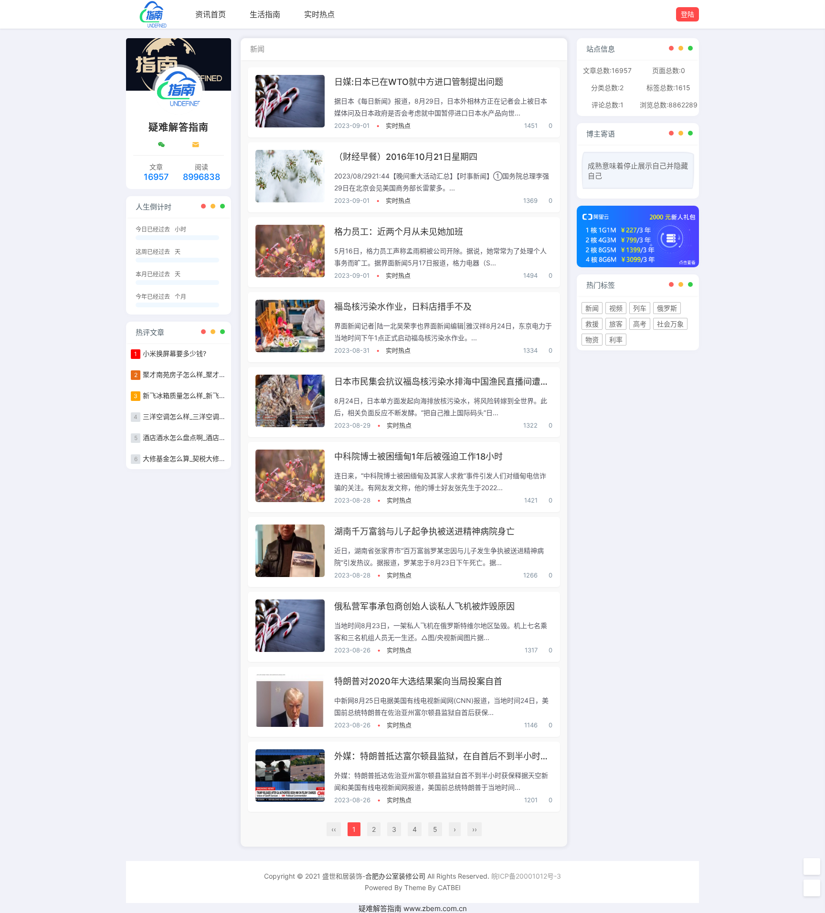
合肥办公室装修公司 (395, 876)
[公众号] (161, 144)
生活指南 (265, 14)
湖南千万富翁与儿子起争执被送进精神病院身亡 (424, 531)
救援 (592, 324)
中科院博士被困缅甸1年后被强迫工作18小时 (418, 456)
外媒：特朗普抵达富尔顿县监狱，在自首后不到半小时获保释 (450, 756)
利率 (616, 340)
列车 (639, 308)
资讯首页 (210, 14)
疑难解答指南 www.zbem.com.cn (413, 908)
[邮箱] (196, 144)
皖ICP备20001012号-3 (526, 876)
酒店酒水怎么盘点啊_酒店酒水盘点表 (198, 437)
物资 (592, 340)
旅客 (616, 324)
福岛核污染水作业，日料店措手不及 (403, 307)
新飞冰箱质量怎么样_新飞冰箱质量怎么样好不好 (214, 395)
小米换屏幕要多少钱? (174, 353)
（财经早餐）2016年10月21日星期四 (405, 157)
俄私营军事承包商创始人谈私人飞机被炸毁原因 (424, 606)
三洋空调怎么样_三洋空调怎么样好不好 (201, 416)
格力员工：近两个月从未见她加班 (398, 232)
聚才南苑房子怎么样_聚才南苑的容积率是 (204, 374)
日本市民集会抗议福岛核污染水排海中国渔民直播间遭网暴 (446, 382)
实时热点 (319, 14)
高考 (639, 324)
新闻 (592, 308)
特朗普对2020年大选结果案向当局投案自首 (418, 681)
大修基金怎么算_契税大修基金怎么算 (198, 458)
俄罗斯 (667, 308)
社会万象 (670, 324)
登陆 (687, 14)
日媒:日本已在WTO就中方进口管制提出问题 (418, 82)
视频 (616, 308)
